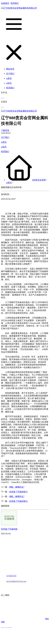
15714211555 (11, 576)
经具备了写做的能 (9, 529)
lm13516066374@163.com (16, 581)
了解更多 (5, 130)
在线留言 (5, 3)
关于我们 (5, 137)
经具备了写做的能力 (18, 492)
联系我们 (15, 3)
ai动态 (4, 147)
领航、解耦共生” (16, 487)
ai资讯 (4, 142)
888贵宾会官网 (39, 180)
